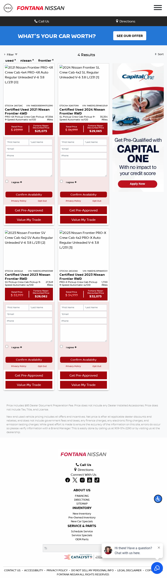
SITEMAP (82, 503)
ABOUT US (82, 490)
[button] (158, 499)
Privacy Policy (18, 200)
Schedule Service (82, 531)
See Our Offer (130, 35)
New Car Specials (82, 521)
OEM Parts (82, 539)
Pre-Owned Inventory (82, 517)
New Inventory (82, 513)
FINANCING (82, 496)
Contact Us (12, 570)
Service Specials (82, 535)
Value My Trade (29, 219)
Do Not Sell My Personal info (92, 570)
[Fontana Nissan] (33, 8)
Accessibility (33, 570)
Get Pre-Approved (29, 210)
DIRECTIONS (82, 499)
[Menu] (158, 8)
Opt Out (42, 200)
